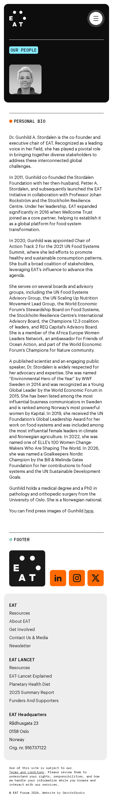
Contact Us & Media (28, 638)
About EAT (19, 621)
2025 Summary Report (31, 693)
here (88, 511)
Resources (19, 613)
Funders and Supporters (34, 701)
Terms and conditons (26, 772)
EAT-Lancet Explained (30, 676)
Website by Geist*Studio (63, 793)
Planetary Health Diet (29, 684)
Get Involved (22, 630)
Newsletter (20, 646)
